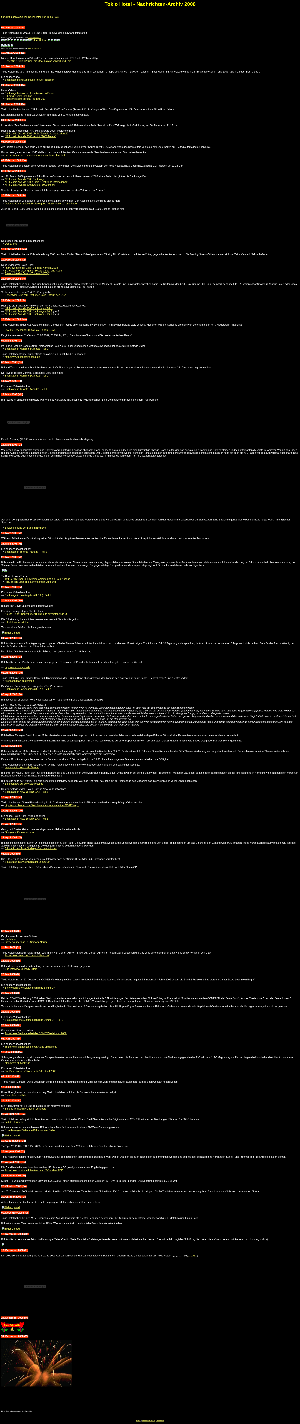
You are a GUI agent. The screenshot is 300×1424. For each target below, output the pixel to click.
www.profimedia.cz (34, 38)
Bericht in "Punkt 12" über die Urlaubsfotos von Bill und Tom (38, 61)
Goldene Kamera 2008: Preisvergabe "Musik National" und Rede (41, 203)
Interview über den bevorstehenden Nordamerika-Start (35, 155)
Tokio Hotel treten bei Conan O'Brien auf (27, 955)
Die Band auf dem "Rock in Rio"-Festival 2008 (30, 1071)
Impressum (160, 1420)
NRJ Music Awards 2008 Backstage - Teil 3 (28, 314)
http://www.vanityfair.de (17, 667)
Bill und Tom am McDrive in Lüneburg (25, 1108)
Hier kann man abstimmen (19, 681)
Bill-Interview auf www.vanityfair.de (24, 783)
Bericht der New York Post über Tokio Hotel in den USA (35, 295)
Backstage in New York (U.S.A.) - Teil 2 (26, 818)
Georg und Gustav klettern (19, 832)
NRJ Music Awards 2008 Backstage (25, 179)
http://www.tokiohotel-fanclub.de (22, 357)
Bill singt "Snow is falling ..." (20, 96)
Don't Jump (11, 243)
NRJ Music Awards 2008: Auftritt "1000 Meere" (30, 136)
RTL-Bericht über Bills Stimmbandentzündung (30, 581)
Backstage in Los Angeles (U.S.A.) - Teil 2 (28, 689)
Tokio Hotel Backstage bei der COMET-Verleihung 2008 (36, 1033)
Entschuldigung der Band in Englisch (25, 527)
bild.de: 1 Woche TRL (17, 1122)
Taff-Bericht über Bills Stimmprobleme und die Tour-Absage (37, 579)
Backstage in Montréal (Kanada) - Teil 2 (26, 375)
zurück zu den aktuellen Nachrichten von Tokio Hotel (30, 17)
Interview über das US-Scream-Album (26, 942)
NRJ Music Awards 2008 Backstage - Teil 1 (28, 308)
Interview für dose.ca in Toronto (22, 767)
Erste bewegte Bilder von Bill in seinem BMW (30, 1130)
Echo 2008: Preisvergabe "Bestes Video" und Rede (33, 270)
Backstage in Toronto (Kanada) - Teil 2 (26, 551)
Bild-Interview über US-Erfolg (21, 969)
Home (138, 1420)
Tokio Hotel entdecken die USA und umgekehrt (31, 1046)
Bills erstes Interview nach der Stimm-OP (27, 862)
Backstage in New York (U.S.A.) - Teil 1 (26, 792)
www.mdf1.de (192, 1256)
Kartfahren (10, 939)
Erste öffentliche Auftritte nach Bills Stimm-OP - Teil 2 (34, 1020)
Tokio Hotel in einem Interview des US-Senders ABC (34, 1170)
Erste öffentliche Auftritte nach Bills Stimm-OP (30, 987)
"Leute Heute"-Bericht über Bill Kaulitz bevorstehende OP (36, 614)
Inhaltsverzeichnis (148, 1420)
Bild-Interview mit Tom (17, 622)
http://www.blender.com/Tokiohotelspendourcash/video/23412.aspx (42, 805)
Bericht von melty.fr (15, 1095)
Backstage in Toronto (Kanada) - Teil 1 (26, 389)
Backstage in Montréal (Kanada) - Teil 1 (26, 348)
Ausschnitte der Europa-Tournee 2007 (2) (27, 273)
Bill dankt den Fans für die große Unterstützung (31, 848)
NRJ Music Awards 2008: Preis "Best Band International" (36, 133)
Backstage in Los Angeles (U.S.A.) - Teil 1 (28, 595)
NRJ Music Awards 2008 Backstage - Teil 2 (28, 311)
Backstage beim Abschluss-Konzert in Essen (29, 79)
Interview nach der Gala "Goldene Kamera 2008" (32, 267)
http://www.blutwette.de (17, 1063)
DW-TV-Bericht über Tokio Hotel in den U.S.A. (30, 330)
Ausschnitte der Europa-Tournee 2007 (26, 99)
